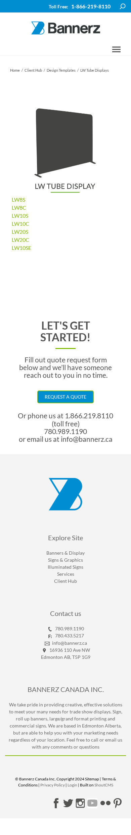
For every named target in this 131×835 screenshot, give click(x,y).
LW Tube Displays (94, 70)
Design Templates (61, 70)
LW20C (20, 239)
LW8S (18, 199)
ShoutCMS (103, 784)
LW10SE (21, 248)
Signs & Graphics (65, 560)
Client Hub (33, 70)
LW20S (20, 231)
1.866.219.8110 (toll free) (83, 419)
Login (72, 784)
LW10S (20, 215)
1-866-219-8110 (91, 6)
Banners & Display (65, 553)
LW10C (20, 223)
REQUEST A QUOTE (65, 397)
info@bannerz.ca (86, 439)
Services (65, 574)
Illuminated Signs (65, 567)
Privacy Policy (52, 784)
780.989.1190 (65, 431)
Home (15, 70)
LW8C (19, 207)
